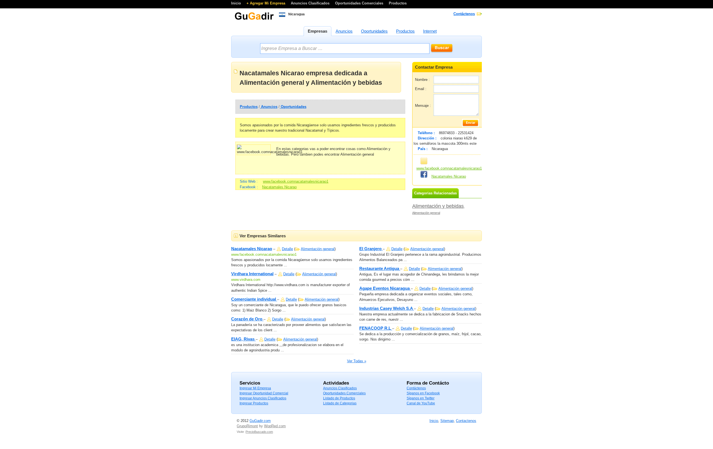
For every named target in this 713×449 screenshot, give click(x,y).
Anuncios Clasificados (311, 3)
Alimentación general (426, 212)
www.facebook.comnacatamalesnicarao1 (295, 181)
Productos (398, 3)
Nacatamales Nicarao (279, 187)
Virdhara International (252, 273)
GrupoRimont (247, 426)
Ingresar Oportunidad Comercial (264, 393)
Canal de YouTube (421, 403)
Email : (420, 89)
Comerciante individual (254, 299)
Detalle (287, 249)
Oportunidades (293, 107)
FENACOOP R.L (375, 328)
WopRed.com (275, 426)
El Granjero (371, 248)
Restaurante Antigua (379, 268)
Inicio (236, 3)
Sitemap (447, 421)
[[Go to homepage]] (254, 19)
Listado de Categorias (339, 403)
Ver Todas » (356, 361)
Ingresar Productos (254, 403)
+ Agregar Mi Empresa (266, 3)
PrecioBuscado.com (259, 431)
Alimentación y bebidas (438, 206)
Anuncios (268, 107)
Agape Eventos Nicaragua (385, 288)
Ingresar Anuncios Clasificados (263, 398)
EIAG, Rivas (243, 339)
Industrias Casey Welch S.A (386, 308)
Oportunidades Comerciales (359, 3)
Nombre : (422, 80)
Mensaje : (423, 105)
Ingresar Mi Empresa (255, 388)
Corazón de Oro (247, 319)
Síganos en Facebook (423, 393)
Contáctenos (464, 14)
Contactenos (466, 421)
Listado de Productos (339, 398)
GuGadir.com (260, 421)
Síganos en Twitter (420, 398)
